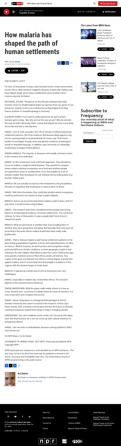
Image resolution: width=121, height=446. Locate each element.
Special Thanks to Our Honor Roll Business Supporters (103, 424)
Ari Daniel (16, 61)
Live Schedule (73, 412)
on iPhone (16, 431)
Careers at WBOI (74, 423)
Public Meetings (99, 412)
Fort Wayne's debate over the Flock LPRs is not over (106, 86)
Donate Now (109, 3)
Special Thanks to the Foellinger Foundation (101, 418)
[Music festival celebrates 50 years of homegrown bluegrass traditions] (88, 62)
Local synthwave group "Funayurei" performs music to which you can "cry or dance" (106, 35)
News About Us (48, 418)
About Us (46, 412)
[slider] (17, 11)
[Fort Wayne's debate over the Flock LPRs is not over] (88, 87)
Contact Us (47, 423)
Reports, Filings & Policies (77, 428)
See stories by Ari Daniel (30, 381)
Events (45, 428)
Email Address (89, 133)
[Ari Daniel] (10, 379)
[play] (6, 11)
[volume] (14, 12)
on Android (24, 431)
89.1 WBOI (8, 426)
